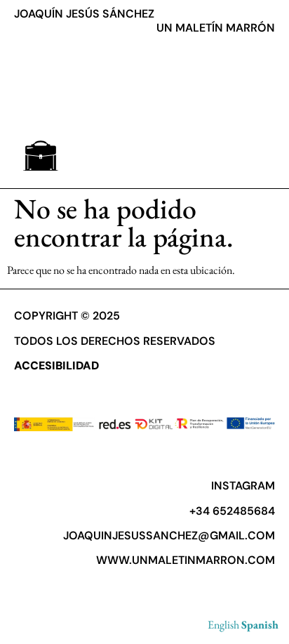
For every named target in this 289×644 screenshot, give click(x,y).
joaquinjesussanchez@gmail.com (169, 535)
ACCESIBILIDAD (56, 365)
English (223, 624)
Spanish (259, 624)
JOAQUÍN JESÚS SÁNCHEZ (84, 13)
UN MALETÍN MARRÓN (215, 27)
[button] (40, 155)
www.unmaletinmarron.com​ (185, 560)
